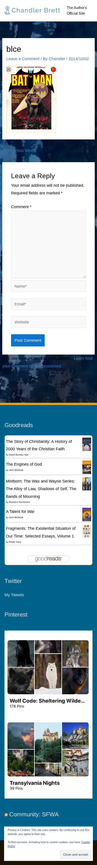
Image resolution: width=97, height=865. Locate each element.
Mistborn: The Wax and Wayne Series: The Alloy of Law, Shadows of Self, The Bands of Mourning (41, 489)
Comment (21, 206)
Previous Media (19, 150)
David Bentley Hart (18, 454)
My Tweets (14, 594)
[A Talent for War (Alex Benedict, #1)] (86, 514)
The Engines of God (24, 464)
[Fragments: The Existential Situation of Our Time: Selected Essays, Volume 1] (86, 530)
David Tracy (15, 542)
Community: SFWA (34, 814)
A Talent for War (20, 511)
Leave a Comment (22, 58)
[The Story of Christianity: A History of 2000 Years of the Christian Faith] (86, 444)
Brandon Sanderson (19, 502)
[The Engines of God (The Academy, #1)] (86, 467)
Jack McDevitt (16, 470)
